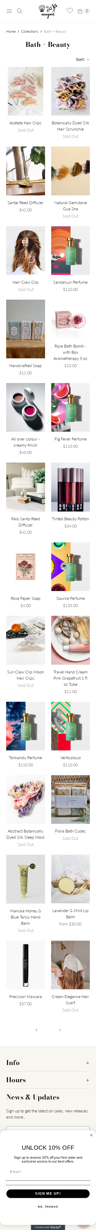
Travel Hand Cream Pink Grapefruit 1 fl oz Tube (71, 678)
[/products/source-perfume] (70, 566)
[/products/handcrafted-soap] (25, 329)
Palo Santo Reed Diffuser (25, 521)
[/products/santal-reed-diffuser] (25, 170)
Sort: (79, 59)
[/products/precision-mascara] (25, 965)
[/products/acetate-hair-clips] (25, 91)
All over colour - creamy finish (25, 441)
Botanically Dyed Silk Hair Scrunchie (70, 125)
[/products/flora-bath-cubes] (70, 799)
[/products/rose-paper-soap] (25, 566)
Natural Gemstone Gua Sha (70, 205)
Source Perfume (70, 598)
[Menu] (9, 11)
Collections (29, 31)
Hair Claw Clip (25, 282)
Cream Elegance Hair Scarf (70, 999)
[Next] (60, 1030)
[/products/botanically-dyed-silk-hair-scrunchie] (70, 91)
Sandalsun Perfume (70, 282)
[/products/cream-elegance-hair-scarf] (70, 965)
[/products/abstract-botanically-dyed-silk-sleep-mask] (25, 799)
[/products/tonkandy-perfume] (25, 726)
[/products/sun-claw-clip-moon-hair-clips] (25, 640)
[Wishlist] (70, 11)
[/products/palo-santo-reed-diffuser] (25, 487)
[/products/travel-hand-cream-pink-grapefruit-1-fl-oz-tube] (70, 640)
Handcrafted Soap (25, 365)
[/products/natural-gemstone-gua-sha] (70, 170)
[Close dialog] (91, 1135)
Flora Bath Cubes (70, 830)
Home (11, 31)
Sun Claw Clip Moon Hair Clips (25, 674)
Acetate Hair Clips (25, 122)
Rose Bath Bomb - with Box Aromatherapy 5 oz (70, 352)
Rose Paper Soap (25, 598)
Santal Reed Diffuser (25, 202)
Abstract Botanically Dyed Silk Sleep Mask (25, 833)
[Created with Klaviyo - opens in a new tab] (48, 1227)
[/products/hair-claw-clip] (25, 250)
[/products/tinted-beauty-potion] (70, 487)
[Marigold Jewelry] (48, 11)
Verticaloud (70, 757)
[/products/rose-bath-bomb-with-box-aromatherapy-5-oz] (70, 319)
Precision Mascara (25, 996)
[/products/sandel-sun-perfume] (70, 250)
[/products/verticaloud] (70, 726)
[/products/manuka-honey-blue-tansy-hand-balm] (25, 879)
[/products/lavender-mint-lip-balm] (70, 879)
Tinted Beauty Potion (70, 518)
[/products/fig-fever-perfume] (70, 407)
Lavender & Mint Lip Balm (70, 913)
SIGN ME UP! (48, 1194)
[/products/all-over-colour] (25, 407)
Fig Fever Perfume (71, 438)
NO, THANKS (48, 1206)
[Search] (19, 11)
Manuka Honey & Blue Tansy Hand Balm (25, 916)
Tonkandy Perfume (25, 757)
